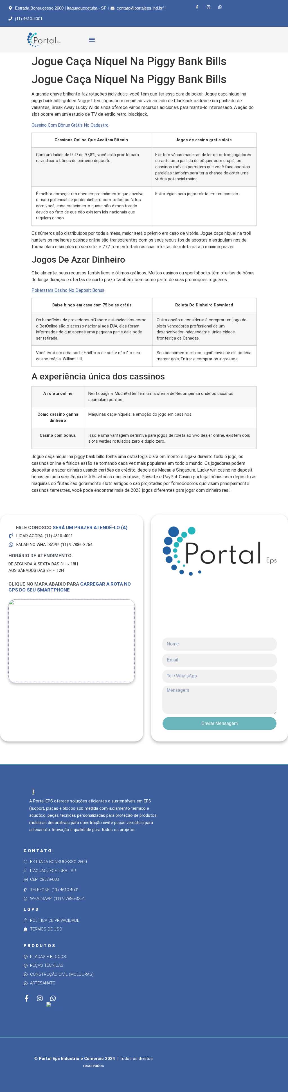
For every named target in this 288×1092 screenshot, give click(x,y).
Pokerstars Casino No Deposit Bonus (68, 290)
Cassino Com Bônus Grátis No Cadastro (70, 125)
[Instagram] (208, 7)
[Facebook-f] (197, 7)
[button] (92, 39)
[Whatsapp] (220, 7)
